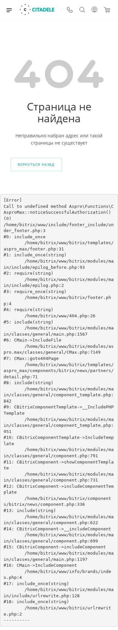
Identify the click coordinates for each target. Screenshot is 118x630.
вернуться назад (36, 164)
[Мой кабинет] (94, 10)
